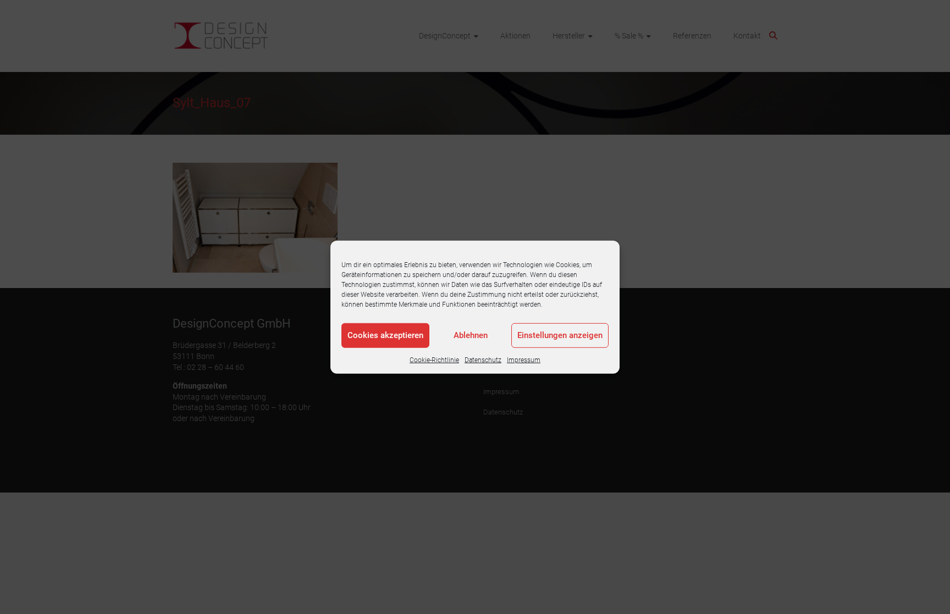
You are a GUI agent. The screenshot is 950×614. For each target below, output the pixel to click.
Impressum (523, 359)
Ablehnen (471, 335)
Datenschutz (483, 359)
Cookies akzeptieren (385, 335)
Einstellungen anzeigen (560, 335)
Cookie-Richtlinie (434, 359)
